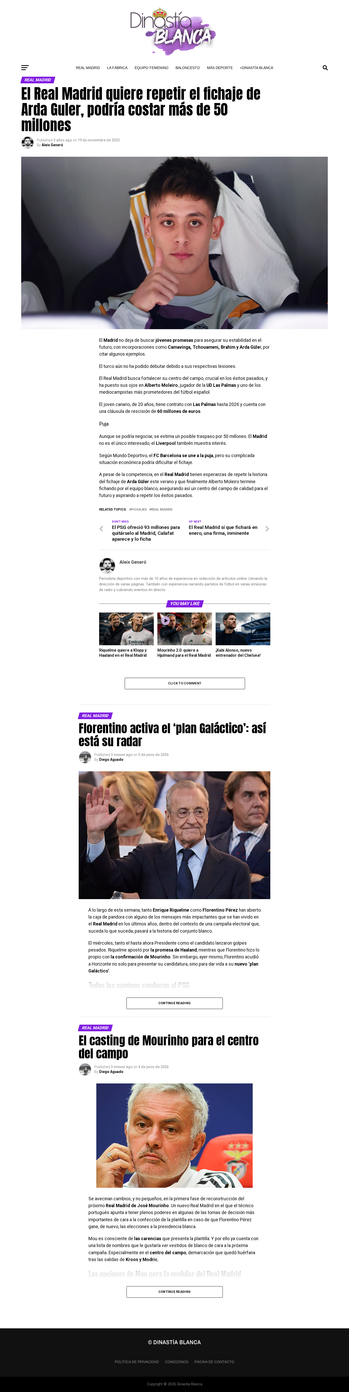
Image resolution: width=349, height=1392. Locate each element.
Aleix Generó (52, 145)
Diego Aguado (111, 759)
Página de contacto (214, 1362)
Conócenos (176, 1362)
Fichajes (139, 509)
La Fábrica (117, 68)
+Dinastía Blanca (256, 68)
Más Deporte (220, 68)
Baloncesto (188, 68)
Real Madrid (88, 68)
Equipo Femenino (151, 68)
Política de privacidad (137, 1362)
